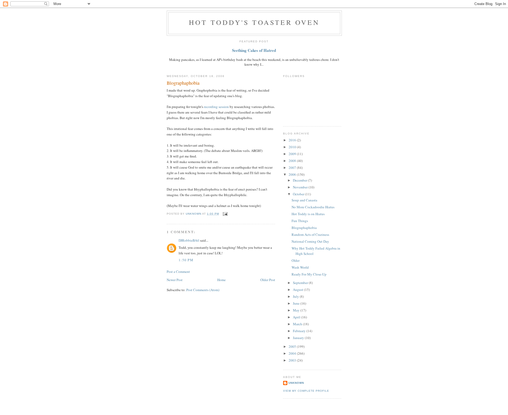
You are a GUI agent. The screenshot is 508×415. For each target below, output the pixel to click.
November (301, 187)
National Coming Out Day (310, 241)
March (298, 324)
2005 (293, 346)
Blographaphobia (304, 227)
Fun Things (300, 220)
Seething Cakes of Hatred (254, 50)
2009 (293, 153)
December (300, 180)
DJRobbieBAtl (189, 240)
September (301, 282)
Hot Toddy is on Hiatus (308, 213)
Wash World (300, 267)
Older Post (267, 279)
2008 (293, 160)
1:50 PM (186, 260)
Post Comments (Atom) (202, 289)
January (299, 337)
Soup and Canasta (304, 200)
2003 (293, 360)
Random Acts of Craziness (310, 234)
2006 (293, 174)
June (296, 303)
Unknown (296, 382)
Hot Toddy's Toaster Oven (254, 22)
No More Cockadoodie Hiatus (313, 207)
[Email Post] (224, 213)
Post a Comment (178, 271)
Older (296, 260)
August (298, 289)
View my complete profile (306, 390)
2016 (293, 140)
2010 (293, 147)
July (296, 296)
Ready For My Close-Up (309, 274)
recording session (217, 106)
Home (221, 279)
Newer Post (175, 279)
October (299, 194)
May (296, 310)
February (299, 330)
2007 (293, 167)
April (297, 317)
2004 (293, 353)
